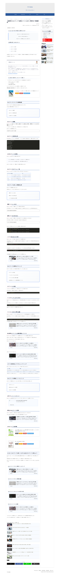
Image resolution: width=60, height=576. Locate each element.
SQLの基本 (45, 36)
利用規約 (40, 570)
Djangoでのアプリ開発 (46, 33)
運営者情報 (47, 570)
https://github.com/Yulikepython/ (12, 73)
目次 (46, 18)
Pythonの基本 (45, 37)
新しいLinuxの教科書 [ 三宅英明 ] (20, 441)
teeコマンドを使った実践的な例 (46, 21)
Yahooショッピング (26, 93)
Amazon (17, 93)
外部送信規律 (43, 570)
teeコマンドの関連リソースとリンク (47, 25)
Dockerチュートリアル (46, 34)
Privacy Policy (36, 570)
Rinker (18, 442)
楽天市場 (21, 93)
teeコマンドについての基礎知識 (46, 20)
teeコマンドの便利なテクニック (46, 22)
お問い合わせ (51, 570)
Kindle (17, 433)
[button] (36, 564)
